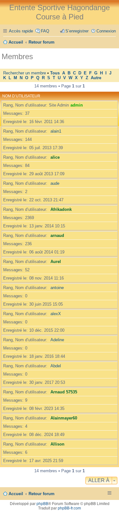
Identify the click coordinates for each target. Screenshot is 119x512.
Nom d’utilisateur (21, 96)
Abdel (55, 365)
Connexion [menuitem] (106, 31)
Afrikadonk (61, 209)
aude (54, 183)
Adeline (57, 339)
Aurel (55, 261)
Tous (55, 73)
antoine (57, 287)
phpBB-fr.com (69, 508)
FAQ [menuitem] (45, 31)
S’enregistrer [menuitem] (77, 31)
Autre (96, 78)
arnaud (57, 235)
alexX (55, 313)
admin (76, 105)
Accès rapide (21, 31)
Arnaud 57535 (63, 392)
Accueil (16, 493)
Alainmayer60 (63, 418)
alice (55, 157)
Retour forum (42, 493)
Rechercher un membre (24, 73)
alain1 (55, 131)
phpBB (42, 504)
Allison (57, 444)
